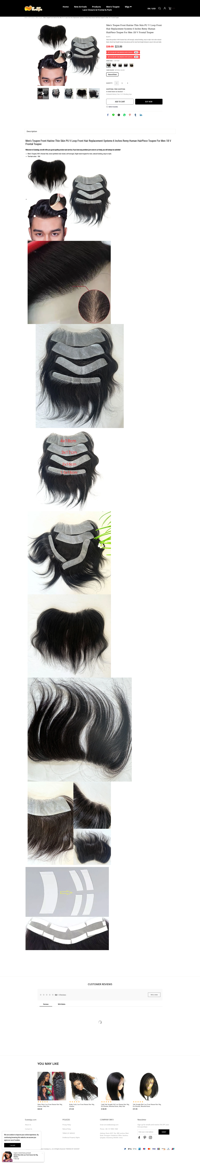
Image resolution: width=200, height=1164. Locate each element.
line (113, 114)
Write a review (154, 995)
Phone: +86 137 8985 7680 (109, 1129)
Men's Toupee (39, 17)
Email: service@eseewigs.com (109, 1125)
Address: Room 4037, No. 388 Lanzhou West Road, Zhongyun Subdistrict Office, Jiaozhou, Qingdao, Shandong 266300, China (114, 1135)
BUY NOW (148, 101)
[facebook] (140, 1138)
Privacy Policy (66, 1125)
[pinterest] (145, 1138)
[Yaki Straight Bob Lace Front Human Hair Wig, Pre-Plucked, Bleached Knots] (147, 1086)
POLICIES (66, 1119)
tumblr (135, 114)
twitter (118, 114)
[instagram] (151, 1138)
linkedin (140, 114)
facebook (107, 114)
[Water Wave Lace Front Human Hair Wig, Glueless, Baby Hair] (52, 1086)
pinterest (129, 114)
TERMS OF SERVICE (68, 1133)
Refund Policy (66, 1129)
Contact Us (28, 1129)
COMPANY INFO (107, 1119)
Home (25, 17)
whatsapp (124, 114)
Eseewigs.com (30, 1119)
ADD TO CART (120, 101)
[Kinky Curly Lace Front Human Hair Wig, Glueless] (83, 1086)
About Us (28, 1125)
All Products (31, 17)
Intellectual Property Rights (71, 1137)
